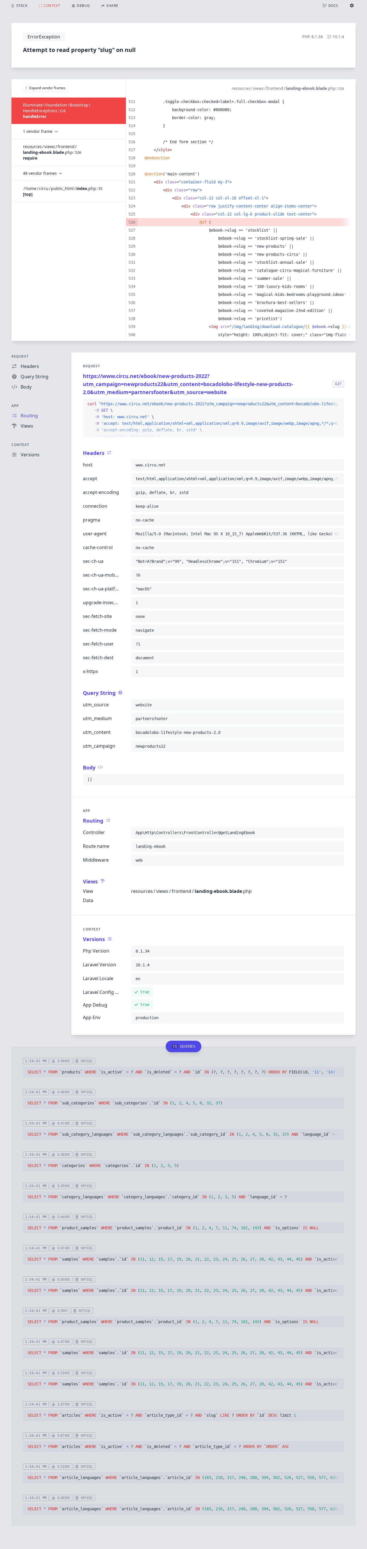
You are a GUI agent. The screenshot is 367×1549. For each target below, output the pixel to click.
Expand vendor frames (47, 88)
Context (20, 444)
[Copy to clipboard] (337, 404)
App (15, 405)
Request (19, 356)
